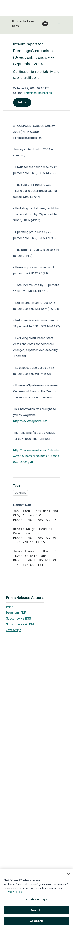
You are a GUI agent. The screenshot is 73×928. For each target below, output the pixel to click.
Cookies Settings (36, 899)
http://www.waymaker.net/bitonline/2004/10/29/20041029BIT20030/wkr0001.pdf (36, 456)
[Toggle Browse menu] (59, 23)
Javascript (13, 630)
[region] (36, 898)
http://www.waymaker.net (30, 421)
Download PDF (16, 612)
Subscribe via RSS (18, 618)
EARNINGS (20, 492)
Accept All (36, 921)
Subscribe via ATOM (20, 624)
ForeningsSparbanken (38, 93)
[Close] (68, 874)
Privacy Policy (13, 891)
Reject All (36, 910)
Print (9, 607)
